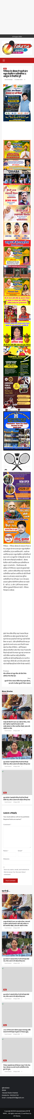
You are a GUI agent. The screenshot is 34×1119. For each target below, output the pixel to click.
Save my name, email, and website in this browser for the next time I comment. (16, 872)
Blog (5, 68)
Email (20, 851)
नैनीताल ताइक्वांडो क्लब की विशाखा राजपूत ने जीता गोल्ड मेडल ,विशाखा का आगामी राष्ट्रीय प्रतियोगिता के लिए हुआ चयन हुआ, (16, 1067)
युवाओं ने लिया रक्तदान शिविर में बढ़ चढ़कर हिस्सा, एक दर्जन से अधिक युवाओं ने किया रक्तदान (18, 680)
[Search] (30, 60)
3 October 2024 (18, 79)
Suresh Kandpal (8, 79)
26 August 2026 (16, 766)
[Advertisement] (17, 17)
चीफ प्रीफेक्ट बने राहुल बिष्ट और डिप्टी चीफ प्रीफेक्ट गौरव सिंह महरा (14, 673)
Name (5, 851)
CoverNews (25, 1113)
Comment (7, 824)
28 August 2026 (16, 730)
